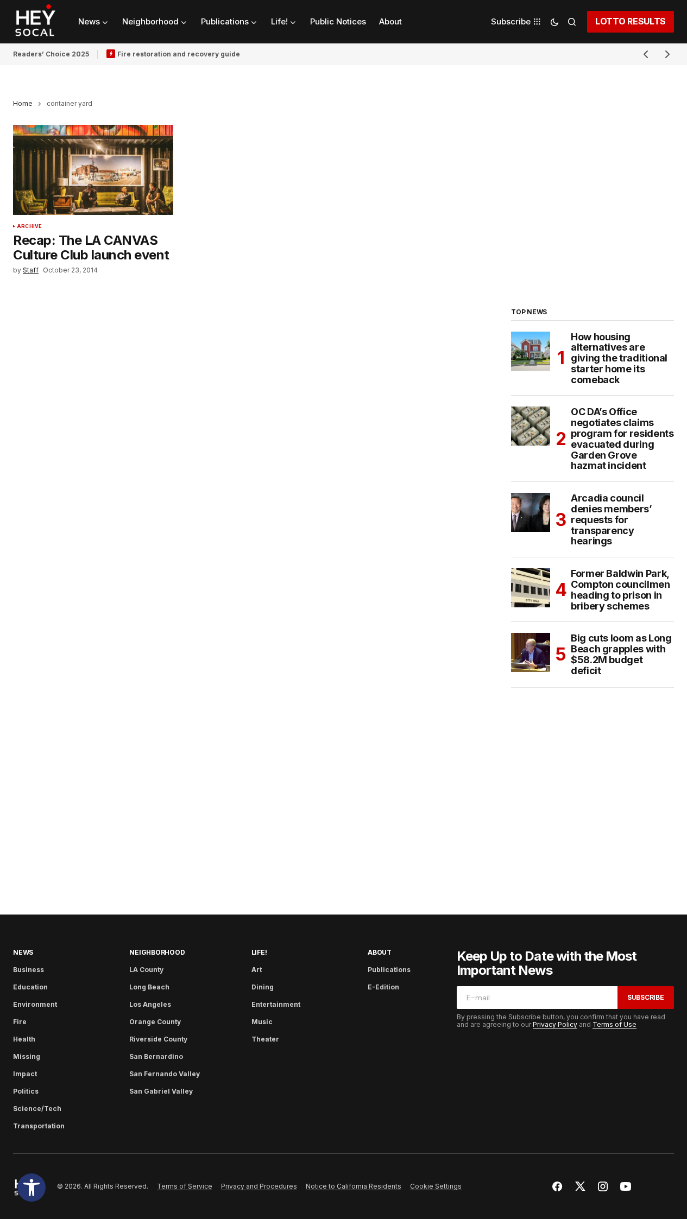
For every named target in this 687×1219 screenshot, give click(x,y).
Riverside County (158, 1039)
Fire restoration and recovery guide (178, 54)
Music (262, 1022)
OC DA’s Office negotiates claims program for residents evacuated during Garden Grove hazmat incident (622, 439)
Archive (29, 226)
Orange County (155, 1022)
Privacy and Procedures (259, 1186)
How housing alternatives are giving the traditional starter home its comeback (619, 358)
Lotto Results (630, 21)
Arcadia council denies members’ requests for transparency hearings (611, 520)
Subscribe (645, 997)
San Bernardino (156, 1056)
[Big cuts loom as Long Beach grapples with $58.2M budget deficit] (530, 652)
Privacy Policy (555, 1024)
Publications (389, 970)
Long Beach (149, 987)
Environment (35, 1004)
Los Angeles (150, 1004)
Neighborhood (157, 952)
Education (30, 987)
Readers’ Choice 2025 (51, 54)
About (380, 952)
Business (28, 970)
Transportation (39, 1126)
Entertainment (275, 1004)
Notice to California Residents (353, 1186)
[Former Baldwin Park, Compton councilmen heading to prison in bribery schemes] (530, 587)
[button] (31, 1187)
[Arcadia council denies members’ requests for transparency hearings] (530, 512)
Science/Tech (37, 1108)
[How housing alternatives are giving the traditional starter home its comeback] (530, 351)
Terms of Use (614, 1024)
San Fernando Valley (164, 1074)
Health (24, 1039)
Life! (259, 952)
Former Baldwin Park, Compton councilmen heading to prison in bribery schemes (620, 589)
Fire (20, 1022)
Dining (262, 987)
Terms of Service (184, 1186)
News (23, 952)
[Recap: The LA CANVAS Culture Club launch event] (93, 170)
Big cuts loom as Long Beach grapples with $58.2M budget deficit (621, 654)
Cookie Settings (436, 1186)
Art (256, 970)
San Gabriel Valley (161, 1091)
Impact (25, 1074)
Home (23, 103)
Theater (265, 1039)
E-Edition (383, 987)
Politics (26, 1091)
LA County (146, 970)
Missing (26, 1056)
